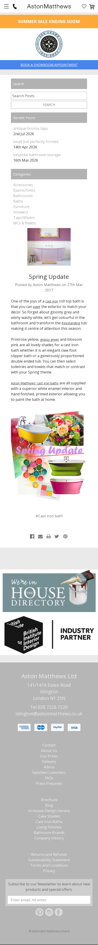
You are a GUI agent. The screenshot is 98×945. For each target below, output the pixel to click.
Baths (18, 201)
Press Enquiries (49, 783)
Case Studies (49, 816)
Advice (49, 767)
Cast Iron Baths (49, 821)
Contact (49, 745)
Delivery (49, 761)
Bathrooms (23, 195)
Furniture (21, 206)
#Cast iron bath (49, 515)
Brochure (49, 799)
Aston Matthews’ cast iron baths (35, 383)
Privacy (49, 870)
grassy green (49, 339)
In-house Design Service (49, 810)
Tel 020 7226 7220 (49, 707)
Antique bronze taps (30, 128)
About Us (49, 750)
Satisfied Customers (49, 772)
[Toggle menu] (6, 6)
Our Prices (49, 756)
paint (36, 307)
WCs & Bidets (24, 223)
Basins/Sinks (24, 190)
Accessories (23, 184)
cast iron (51, 301)
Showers (20, 212)
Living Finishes (49, 827)
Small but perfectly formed (35, 141)
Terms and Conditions (49, 865)
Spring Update (49, 276)
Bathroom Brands (49, 832)
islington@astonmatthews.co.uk (49, 714)
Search (49, 104)
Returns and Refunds (49, 854)
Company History (49, 838)
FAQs (49, 777)
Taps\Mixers (24, 217)
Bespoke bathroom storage (37, 154)
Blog (49, 805)
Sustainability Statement (49, 859)
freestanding (71, 323)
